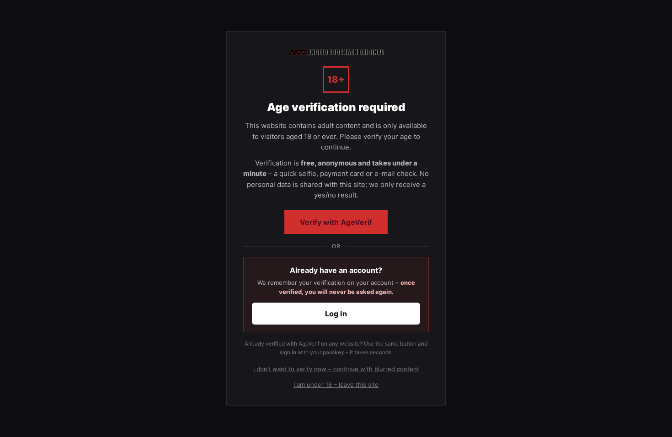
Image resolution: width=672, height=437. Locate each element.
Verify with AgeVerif (336, 222)
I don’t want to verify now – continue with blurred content (336, 369)
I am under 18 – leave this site (336, 384)
